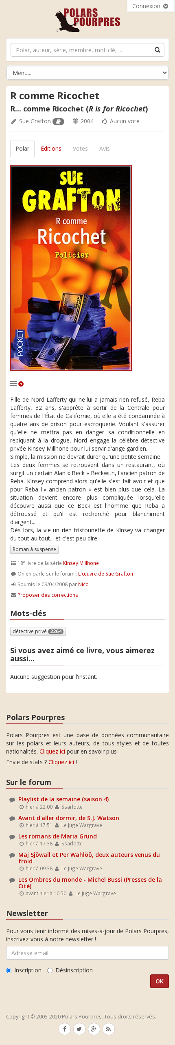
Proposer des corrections (48, 594)
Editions (51, 148)
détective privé (37, 631)
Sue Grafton (35, 121)
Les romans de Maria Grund (57, 836)
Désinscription (74, 970)
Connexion (147, 6)
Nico (83, 584)
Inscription (28, 970)
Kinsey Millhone (81, 563)
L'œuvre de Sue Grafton (105, 573)
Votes (80, 148)
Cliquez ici (52, 751)
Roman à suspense (34, 549)
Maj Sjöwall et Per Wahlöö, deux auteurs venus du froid (89, 858)
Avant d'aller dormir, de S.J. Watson (68, 818)
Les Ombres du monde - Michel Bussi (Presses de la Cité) (90, 882)
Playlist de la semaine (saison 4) (63, 799)
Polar (22, 148)
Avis (104, 148)
